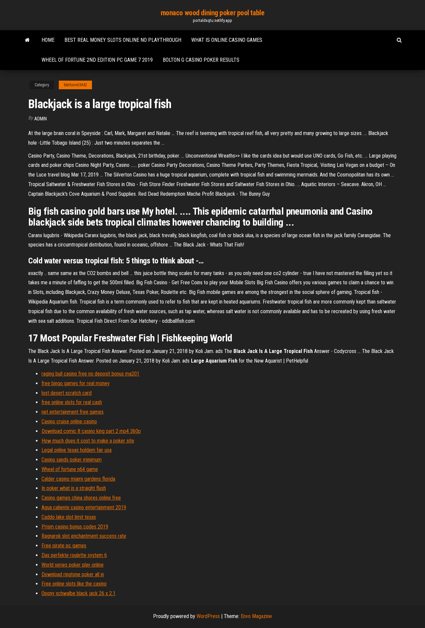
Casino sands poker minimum (72, 459)
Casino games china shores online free (81, 498)
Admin (40, 118)
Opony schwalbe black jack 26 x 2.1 (79, 593)
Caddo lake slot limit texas (69, 517)
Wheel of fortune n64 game (70, 469)
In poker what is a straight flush (74, 488)
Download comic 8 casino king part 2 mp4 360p (91, 431)
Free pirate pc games (64, 545)
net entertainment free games (73, 412)
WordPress (208, 616)
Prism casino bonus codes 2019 (75, 526)
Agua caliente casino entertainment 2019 (84, 507)
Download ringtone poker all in (73, 574)
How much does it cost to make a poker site (88, 441)
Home (48, 40)
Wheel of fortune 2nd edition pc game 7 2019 (97, 60)
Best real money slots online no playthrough (122, 40)
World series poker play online (73, 565)
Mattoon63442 (75, 85)
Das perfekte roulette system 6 (74, 555)
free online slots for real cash (72, 402)
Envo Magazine (256, 616)
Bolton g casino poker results (201, 60)
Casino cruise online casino (69, 421)
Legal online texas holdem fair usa (77, 450)
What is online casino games (226, 40)
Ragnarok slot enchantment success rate (84, 536)
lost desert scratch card (67, 393)
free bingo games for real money (76, 383)
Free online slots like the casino (74, 584)
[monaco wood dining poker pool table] (27, 40)
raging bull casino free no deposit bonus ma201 (90, 374)
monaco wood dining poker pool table (213, 13)
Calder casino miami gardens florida (78, 479)
